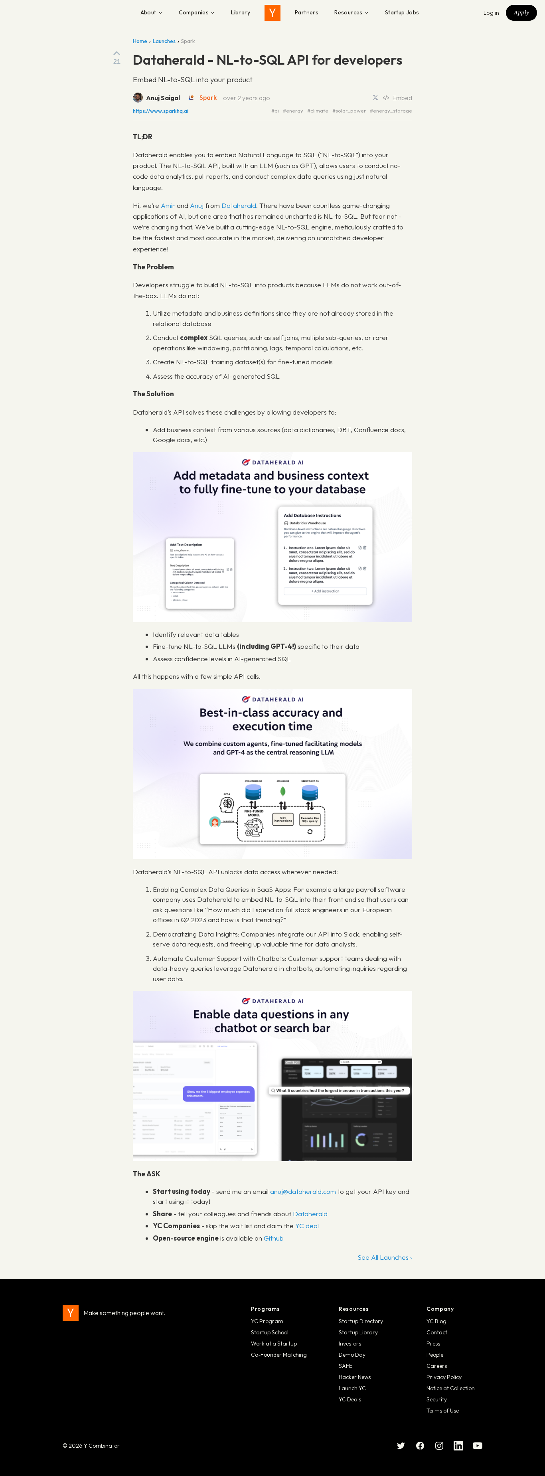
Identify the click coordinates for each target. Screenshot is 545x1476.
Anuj (196, 205)
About (148, 12)
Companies (194, 12)
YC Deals (350, 1399)
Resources (348, 12)
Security (437, 1399)
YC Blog (436, 1321)
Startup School (269, 1332)
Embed (402, 98)
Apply (521, 12)
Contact (437, 1332)
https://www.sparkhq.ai (160, 111)
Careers (437, 1365)
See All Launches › (384, 1257)
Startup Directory (361, 1321)
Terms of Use (443, 1410)
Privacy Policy (444, 1377)
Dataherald (238, 205)
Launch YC (352, 1388)
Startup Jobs (402, 12)
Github (274, 1238)
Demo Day (352, 1354)
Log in (492, 12)
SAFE (345, 1365)
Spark (208, 97)
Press (433, 1343)
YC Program (267, 1321)
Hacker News (355, 1377)
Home (140, 41)
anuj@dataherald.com (303, 1191)
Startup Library (358, 1332)
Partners (306, 12)
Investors (350, 1343)
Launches (164, 41)
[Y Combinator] (272, 13)
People (435, 1354)
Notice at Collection (451, 1388)
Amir (168, 205)
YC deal (307, 1225)
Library (240, 12)
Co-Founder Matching (279, 1354)
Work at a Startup (274, 1343)
